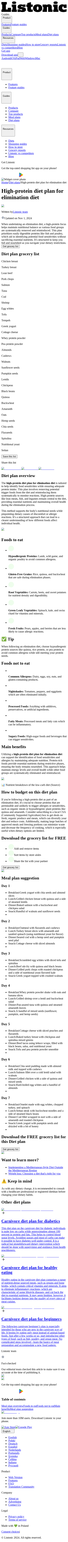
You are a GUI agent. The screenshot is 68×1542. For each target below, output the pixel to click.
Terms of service (17, 1519)
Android (6, 58)
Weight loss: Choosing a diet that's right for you (34, 1173)
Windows (30, 58)
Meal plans (42, 34)
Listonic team (20, 211)
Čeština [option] (12, 1459)
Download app (9, 54)
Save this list (9, 456)
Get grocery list (10, 246)
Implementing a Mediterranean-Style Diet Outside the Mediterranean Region (35, 1169)
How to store (33, 44)
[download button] (10, 176)
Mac (37, 58)
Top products (28, 34)
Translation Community (21, 1486)
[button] (5, 64)
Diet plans (53, 34)
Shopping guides (16, 44)
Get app (5, 50)
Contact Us (14, 1504)
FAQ (11, 1483)
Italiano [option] (12, 1462)
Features (6, 24)
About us (13, 1498)
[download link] (8, 1427)
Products (6, 34)
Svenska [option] (13, 1456)
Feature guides (19, 24)
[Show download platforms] (20, 54)
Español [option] (12, 1446)
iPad (17, 58)
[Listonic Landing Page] (34, 11)
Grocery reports (48, 44)
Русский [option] (13, 1465)
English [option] (12, 1437)
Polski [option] (11, 1440)
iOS (13, 58)
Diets (4, 44)
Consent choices (10, 1531)
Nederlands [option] (14, 1449)
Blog (20, 47)
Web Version (15, 1477)
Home (4, 182)
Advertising (14, 1501)
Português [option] (13, 1453)
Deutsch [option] (12, 1443)
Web (22, 58)
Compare (16, 34)
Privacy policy (16, 1516)
